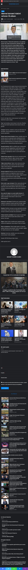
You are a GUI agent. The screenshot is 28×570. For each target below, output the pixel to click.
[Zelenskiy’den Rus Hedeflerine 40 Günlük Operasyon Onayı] (5, 471)
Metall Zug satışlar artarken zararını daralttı (12, 455)
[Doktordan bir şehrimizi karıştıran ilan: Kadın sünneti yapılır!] (7, 304)
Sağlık (8, 8)
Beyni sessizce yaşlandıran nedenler (17, 78)
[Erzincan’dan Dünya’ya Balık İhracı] (5, 399)
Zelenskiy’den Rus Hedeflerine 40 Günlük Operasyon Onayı (17, 470)
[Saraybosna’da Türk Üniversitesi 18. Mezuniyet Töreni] (5, 405)
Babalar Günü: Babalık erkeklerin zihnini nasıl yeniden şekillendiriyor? (6, 339)
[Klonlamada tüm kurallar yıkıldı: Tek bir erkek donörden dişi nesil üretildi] (5, 451)
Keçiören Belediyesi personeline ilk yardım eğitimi (6, 325)
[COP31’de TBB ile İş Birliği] (5, 422)
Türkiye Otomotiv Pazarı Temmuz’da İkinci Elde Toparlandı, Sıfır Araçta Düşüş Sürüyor (12, 439)
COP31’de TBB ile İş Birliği (15, 421)
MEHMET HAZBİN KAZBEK (8, 19)
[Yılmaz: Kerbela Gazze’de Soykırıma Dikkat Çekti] (5, 490)
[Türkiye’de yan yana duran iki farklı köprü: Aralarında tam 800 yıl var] (5, 428)
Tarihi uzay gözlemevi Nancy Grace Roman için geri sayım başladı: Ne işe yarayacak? (18, 444)
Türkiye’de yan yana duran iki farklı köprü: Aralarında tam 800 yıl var (18, 427)
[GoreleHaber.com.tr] (14, 4)
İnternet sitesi (4, 377)
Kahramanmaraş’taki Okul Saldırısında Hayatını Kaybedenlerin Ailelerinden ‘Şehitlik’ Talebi (18, 483)
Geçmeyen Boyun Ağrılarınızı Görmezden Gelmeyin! (20, 339)
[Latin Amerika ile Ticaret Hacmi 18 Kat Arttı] (5, 495)
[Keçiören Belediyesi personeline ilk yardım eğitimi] (7, 319)
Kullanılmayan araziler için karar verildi (10, 1)
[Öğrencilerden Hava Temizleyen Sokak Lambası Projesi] (5, 466)
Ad (2, 367)
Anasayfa (4, 8)
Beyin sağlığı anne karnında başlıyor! (18, 72)
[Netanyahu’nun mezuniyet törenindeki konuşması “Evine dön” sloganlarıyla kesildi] (5, 477)
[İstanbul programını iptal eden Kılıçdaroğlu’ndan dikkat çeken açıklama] (5, 507)
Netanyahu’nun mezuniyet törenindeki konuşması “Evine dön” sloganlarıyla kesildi (18, 477)
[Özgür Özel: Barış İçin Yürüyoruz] (5, 417)
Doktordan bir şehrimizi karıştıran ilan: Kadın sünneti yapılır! (6, 311)
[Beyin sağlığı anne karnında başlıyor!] (4, 74)
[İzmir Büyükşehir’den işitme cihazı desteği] (21, 319)
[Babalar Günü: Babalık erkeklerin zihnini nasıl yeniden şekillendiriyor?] (7, 333)
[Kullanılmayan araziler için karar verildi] (5, 411)
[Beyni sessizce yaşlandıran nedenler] (4, 80)
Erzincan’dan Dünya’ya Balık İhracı (18, 398)
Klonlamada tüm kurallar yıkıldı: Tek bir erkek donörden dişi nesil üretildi (18, 450)
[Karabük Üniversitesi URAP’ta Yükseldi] (5, 460)
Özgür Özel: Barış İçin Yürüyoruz (17, 415)
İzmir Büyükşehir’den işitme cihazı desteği (19, 324)
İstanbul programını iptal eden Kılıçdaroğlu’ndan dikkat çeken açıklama (17, 507)
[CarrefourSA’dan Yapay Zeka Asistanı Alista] (5, 501)
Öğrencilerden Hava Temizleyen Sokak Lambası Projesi (17, 465)
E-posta (3, 372)
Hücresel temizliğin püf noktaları (20, 310)
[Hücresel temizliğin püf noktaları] (21, 304)
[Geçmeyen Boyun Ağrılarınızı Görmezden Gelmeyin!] (21, 333)
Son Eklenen (14, 393)
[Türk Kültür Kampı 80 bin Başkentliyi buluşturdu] (5, 434)
